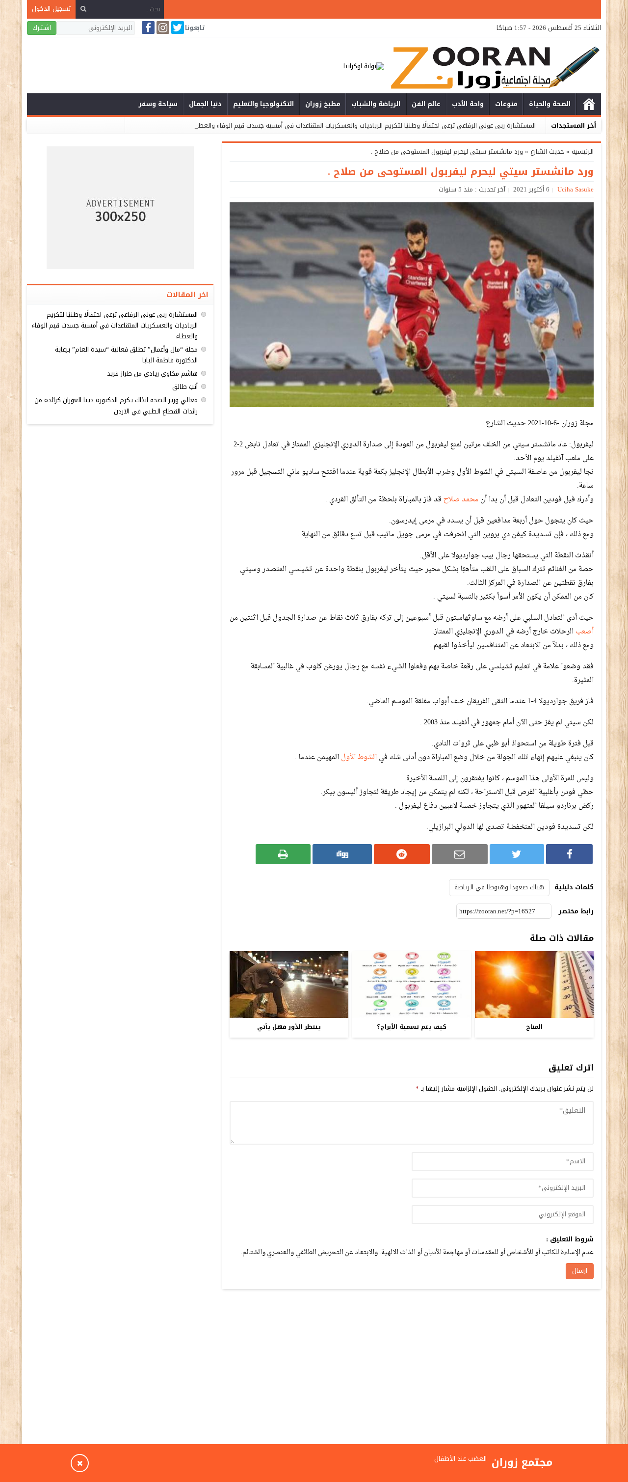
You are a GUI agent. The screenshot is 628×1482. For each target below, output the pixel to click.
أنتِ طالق (185, 387)
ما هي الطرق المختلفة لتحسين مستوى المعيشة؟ (419, 1462)
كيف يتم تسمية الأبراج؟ (411, 1026)
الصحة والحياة (550, 104)
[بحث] (83, 9)
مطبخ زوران (322, 104)
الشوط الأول (359, 757)
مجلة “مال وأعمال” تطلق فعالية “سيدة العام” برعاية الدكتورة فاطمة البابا (126, 354)
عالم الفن (426, 104)
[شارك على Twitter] (517, 854)
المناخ (534, 1026)
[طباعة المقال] (283, 854)
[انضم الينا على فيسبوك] (147, 27)
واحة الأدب (468, 104)
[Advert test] (120, 207)
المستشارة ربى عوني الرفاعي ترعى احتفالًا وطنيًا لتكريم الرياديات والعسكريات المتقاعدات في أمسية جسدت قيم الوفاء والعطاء (364, 125)
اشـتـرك (41, 28)
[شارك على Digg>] (342, 854)
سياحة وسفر (158, 104)
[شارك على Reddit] (401, 854)
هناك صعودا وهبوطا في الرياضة (499, 887)
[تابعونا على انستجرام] (162, 27)
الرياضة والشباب (375, 104)
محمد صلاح (461, 499)
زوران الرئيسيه (588, 104)
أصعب (585, 631)
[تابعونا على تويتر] (176, 27)
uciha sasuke (575, 189)
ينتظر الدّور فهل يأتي (289, 1026)
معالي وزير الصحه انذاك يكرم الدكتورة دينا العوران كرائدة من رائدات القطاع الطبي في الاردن (116, 405)
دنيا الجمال (205, 104)
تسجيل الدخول (51, 8)
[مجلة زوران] (492, 66)
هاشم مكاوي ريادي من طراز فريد (152, 373)
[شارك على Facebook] (569, 854)
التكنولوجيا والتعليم (263, 104)
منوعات (506, 104)
